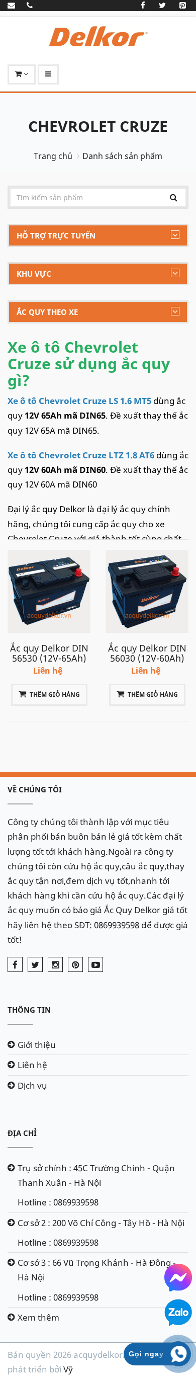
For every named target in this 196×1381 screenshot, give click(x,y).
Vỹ (68, 1369)
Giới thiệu (37, 1044)
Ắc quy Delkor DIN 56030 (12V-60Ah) (147, 653)
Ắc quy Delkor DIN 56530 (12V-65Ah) (49, 653)
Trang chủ (53, 155)
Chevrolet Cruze (98, 126)
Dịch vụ (32, 1085)
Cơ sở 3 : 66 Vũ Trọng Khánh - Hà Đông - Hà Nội (97, 1270)
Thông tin (29, 1010)
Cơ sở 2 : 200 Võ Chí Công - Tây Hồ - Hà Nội (101, 1223)
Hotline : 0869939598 (58, 1202)
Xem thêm (38, 1317)
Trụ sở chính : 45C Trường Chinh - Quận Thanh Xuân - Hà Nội (96, 1175)
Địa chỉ (22, 1133)
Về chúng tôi (35, 789)
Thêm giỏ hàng (55, 694)
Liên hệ (32, 1065)
